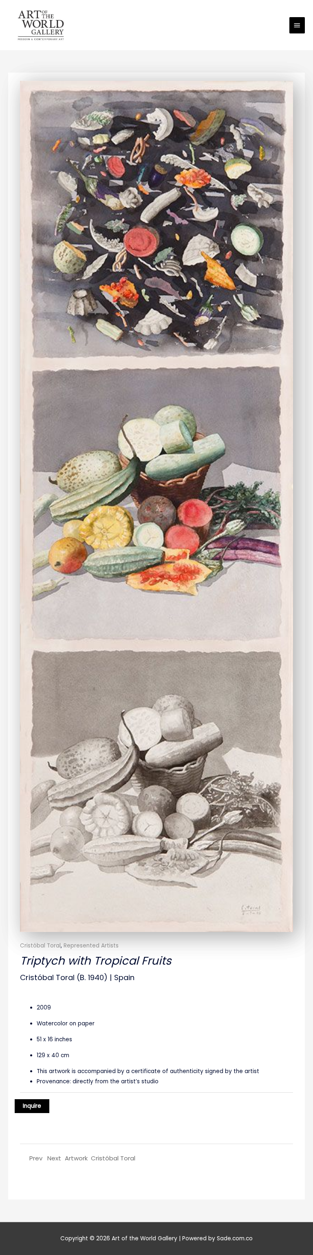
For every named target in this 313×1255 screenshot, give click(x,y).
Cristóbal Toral (40, 946)
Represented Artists (91, 946)
